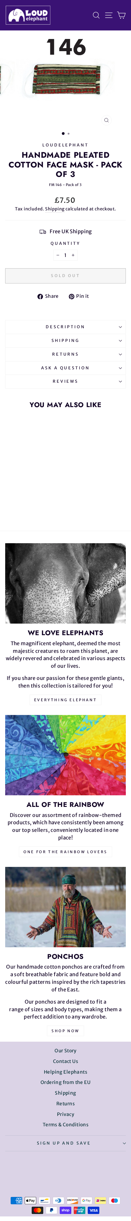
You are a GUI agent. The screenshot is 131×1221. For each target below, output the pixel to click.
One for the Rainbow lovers (65, 852)
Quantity (66, 243)
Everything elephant (65, 700)
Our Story (65, 1051)
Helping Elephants (65, 1072)
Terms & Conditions (65, 1125)
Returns (65, 354)
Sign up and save (64, 1143)
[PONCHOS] (65, 907)
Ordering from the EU (65, 1082)
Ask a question (65, 368)
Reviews (66, 381)
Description (65, 326)
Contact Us (65, 1061)
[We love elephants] (65, 583)
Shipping (54, 209)
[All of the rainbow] (65, 755)
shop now (65, 1031)
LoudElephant (65, 145)
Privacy (65, 1114)
